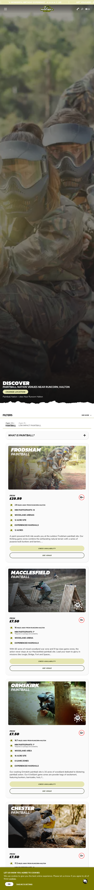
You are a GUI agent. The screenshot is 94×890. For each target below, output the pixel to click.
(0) (88, 9)
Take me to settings (24, 884)
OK (9, 884)
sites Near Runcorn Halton (31, 396)
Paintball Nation (10, 396)
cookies (12, 878)
